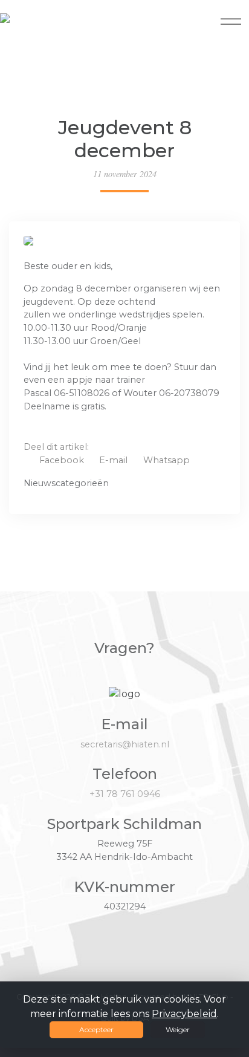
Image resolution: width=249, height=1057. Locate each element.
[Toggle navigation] (231, 21)
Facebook (61, 460)
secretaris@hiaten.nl (124, 744)
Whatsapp (166, 460)
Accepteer (96, 1029)
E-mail (113, 460)
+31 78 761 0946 (124, 794)
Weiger (178, 1029)
